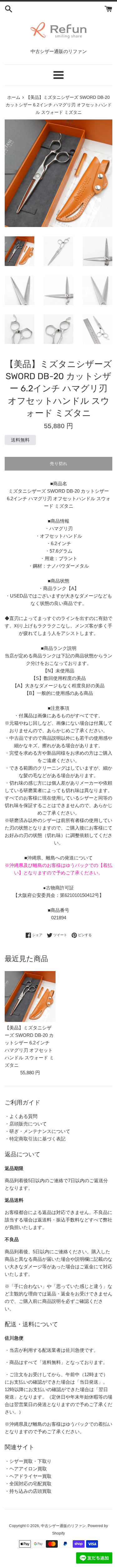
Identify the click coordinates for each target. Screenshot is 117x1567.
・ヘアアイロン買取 (26, 1468)
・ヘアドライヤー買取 (28, 1476)
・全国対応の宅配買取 (28, 1483)
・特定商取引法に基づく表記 (35, 1138)
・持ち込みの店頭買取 (28, 1491)
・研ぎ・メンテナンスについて (37, 1131)
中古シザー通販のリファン (63, 1526)
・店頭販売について (26, 1123)
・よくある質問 (21, 1116)
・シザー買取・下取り (28, 1461)
